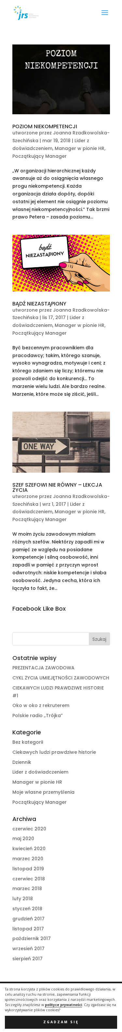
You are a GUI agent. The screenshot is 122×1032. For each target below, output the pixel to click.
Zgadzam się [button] (61, 1022)
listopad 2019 (28, 868)
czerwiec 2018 (28, 879)
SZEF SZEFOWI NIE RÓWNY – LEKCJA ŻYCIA (57, 487)
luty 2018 (22, 898)
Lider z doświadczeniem (40, 772)
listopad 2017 (28, 929)
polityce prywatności (63, 1004)
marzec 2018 (27, 888)
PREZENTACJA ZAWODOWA (43, 668)
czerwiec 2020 (29, 829)
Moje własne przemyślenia (43, 792)
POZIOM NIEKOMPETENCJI (44, 126)
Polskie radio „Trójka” (37, 715)
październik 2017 (31, 938)
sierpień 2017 (27, 958)
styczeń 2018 (27, 908)
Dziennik (21, 762)
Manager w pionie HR (79, 148)
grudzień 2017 (28, 918)
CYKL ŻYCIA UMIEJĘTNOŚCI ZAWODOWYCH (60, 678)
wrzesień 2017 (28, 948)
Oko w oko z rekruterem (40, 705)
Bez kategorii (27, 742)
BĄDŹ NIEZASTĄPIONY (39, 303)
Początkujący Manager (39, 156)
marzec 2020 (27, 858)
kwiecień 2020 (29, 848)
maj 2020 (23, 838)
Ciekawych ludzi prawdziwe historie (54, 752)
